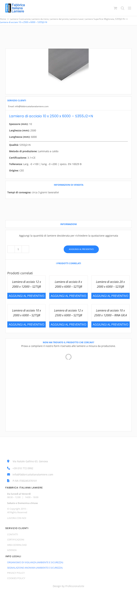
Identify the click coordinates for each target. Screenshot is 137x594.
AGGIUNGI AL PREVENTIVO (81, 249)
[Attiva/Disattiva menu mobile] (130, 8)
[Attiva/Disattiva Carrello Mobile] (115, 8)
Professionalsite (74, 586)
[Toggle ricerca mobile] (122, 8)
